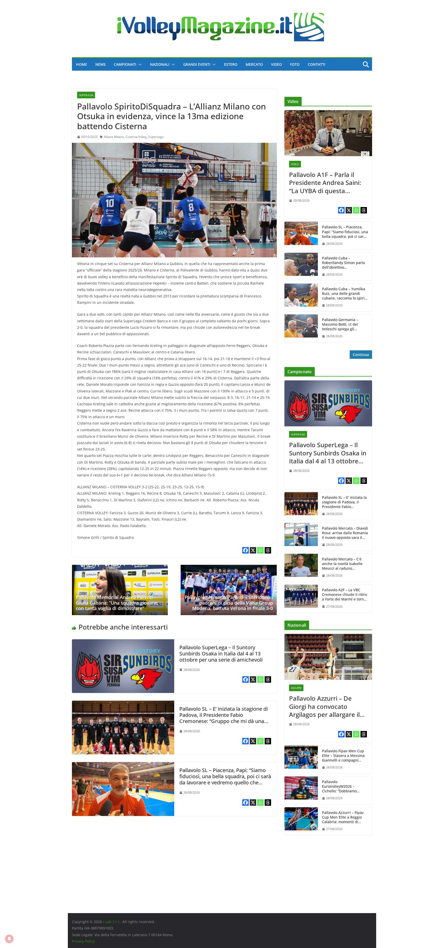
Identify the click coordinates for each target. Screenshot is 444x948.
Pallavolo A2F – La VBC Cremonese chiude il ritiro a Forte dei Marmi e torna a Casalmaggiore (344, 595)
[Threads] (268, 550)
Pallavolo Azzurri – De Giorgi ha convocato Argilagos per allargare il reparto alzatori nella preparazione (324, 706)
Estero (230, 64)
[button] (139, 64)
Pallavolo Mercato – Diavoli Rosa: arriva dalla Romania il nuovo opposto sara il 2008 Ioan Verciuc (345, 533)
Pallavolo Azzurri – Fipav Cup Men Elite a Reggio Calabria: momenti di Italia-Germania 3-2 (343, 817)
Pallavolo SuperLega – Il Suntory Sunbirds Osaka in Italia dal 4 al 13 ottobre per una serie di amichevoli (221, 653)
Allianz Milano (114, 137)
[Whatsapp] (260, 550)
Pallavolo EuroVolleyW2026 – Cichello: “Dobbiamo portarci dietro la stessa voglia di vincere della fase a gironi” (345, 787)
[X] (253, 550)
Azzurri (296, 688)
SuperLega (86, 95)
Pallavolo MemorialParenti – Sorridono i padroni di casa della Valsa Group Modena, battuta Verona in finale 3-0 (229, 602)
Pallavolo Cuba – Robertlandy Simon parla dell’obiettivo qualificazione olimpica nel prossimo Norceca (343, 263)
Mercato (254, 64)
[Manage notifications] (9, 939)
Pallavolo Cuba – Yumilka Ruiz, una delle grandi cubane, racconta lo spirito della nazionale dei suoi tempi (345, 294)
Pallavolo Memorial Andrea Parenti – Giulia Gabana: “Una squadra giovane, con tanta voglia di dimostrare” (117, 602)
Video (276, 64)
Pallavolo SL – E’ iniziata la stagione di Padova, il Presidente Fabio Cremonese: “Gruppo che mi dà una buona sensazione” (223, 718)
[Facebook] (245, 550)
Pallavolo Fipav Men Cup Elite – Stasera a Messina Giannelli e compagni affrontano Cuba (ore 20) (343, 756)
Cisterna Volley (136, 137)
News (100, 64)
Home (81, 64)
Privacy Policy (83, 941)
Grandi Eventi (196, 64)
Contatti (316, 64)
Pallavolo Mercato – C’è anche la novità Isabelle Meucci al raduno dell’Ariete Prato (342, 564)
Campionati (125, 64)
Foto (295, 64)
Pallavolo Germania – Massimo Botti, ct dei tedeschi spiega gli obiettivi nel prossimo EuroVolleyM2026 (340, 324)
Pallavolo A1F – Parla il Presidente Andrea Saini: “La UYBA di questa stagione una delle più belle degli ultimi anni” (325, 183)
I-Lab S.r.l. (111, 921)
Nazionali (159, 64)
